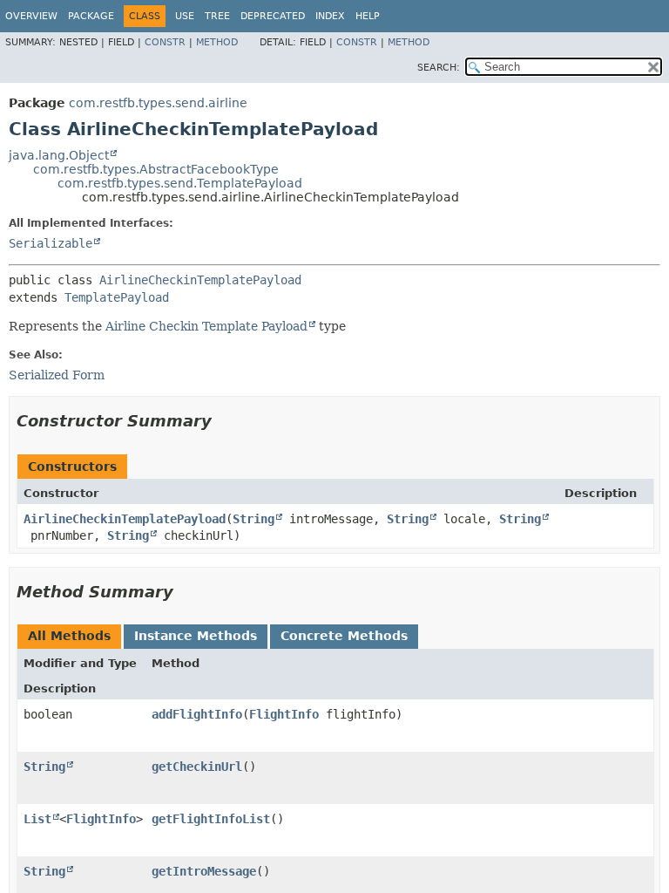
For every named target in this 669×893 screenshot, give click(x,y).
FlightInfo (284, 714)
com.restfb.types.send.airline (158, 103)
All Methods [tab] (69, 636)
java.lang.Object (59, 155)
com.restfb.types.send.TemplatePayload (179, 183)
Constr (165, 42)
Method (217, 42)
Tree (217, 16)
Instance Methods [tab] (195, 636)
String (253, 519)
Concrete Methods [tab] (344, 636)
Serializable (50, 243)
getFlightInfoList (211, 819)
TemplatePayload (116, 297)
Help (367, 16)
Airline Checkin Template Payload (206, 326)
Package (91, 16)
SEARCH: (438, 67)
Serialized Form (57, 375)
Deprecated (272, 16)
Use (184, 16)
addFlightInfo (197, 714)
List (37, 819)
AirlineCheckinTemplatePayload (200, 280)
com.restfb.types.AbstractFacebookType (156, 169)
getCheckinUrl (197, 767)
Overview (31, 16)
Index (330, 16)
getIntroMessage (204, 871)
